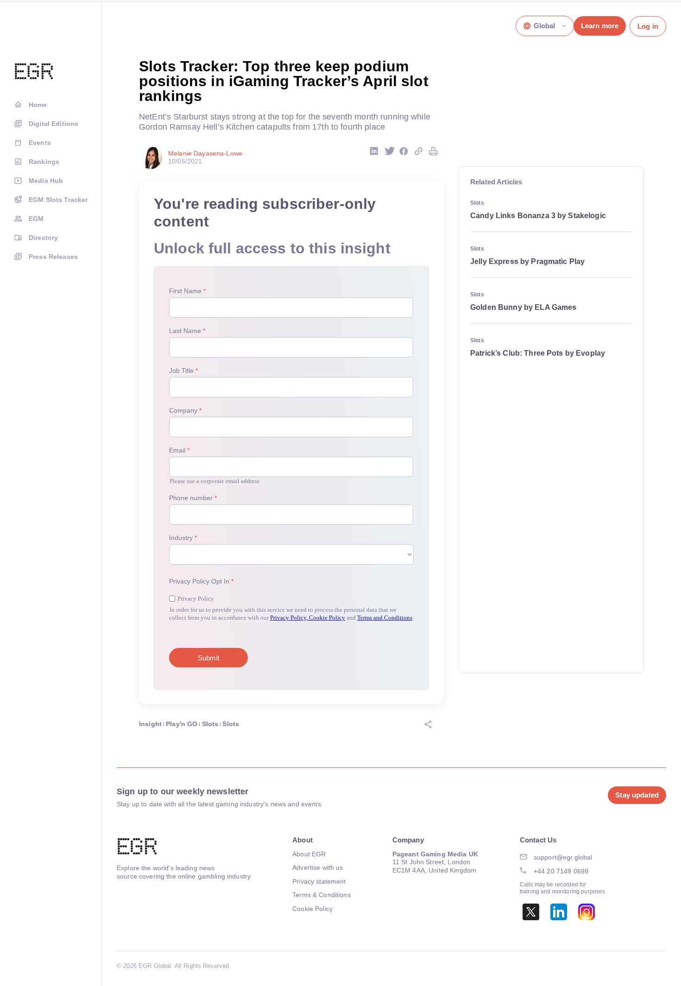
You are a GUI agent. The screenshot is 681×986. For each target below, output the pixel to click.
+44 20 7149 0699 (561, 871)
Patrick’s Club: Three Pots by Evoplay (537, 353)
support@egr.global (563, 857)
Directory (43, 237)
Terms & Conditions (321, 894)
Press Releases (53, 256)
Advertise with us (317, 867)
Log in (647, 26)
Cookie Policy (312, 908)
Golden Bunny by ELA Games (523, 307)
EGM (36, 218)
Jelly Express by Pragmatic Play (527, 261)
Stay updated (637, 795)
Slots (210, 724)
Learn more (599, 26)
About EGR (309, 854)
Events (40, 142)
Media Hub (46, 180)
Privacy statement (319, 881)
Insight (150, 724)
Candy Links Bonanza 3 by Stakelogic (538, 216)
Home (38, 104)
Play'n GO (181, 724)
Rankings (44, 161)
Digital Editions (53, 123)
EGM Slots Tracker (58, 199)
